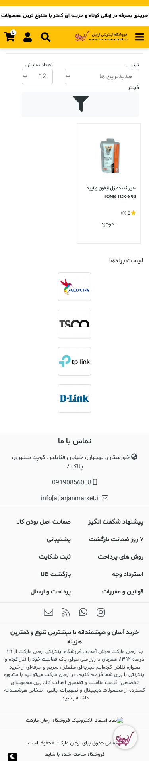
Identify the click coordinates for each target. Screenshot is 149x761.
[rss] (66, 613)
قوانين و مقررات (122, 592)
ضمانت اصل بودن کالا (43, 522)
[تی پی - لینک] (74, 361)
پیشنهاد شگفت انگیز (115, 522)
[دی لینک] (74, 398)
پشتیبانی (59, 539)
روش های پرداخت (120, 557)
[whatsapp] (83, 613)
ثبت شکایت (55, 557)
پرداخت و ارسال (51, 592)
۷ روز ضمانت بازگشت (116, 539)
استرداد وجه (127, 574)
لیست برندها (126, 260)
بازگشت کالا (56, 574)
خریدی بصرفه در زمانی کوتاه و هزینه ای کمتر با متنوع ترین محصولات (74, 15)
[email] (48, 613)
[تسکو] (74, 324)
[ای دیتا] (74, 286)
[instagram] (101, 613)
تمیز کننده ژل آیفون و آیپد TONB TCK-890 (111, 192)
